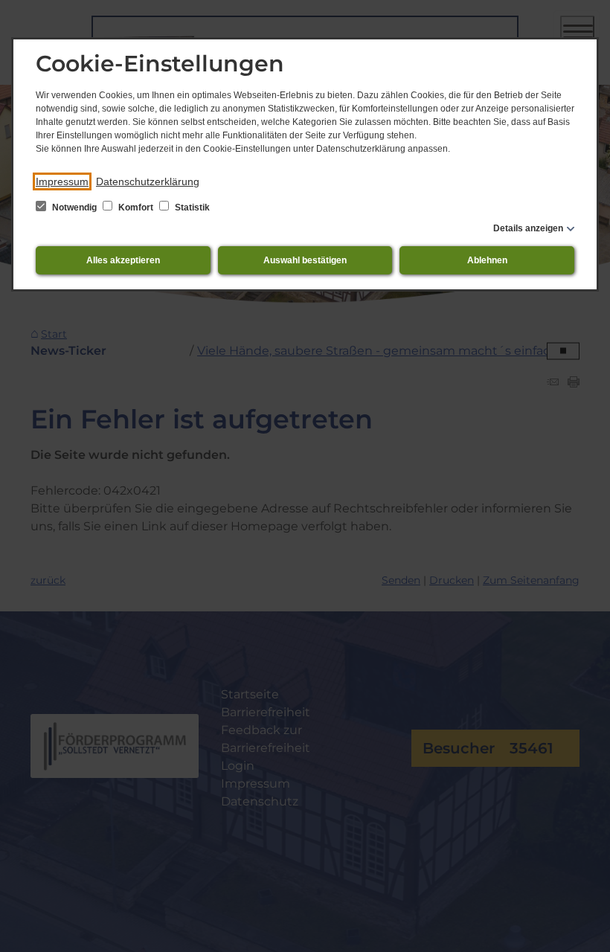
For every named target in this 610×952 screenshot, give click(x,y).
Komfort (135, 207)
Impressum (62, 181)
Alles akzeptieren (123, 260)
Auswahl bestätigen (305, 260)
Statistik (191, 207)
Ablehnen (487, 260)
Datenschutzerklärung (147, 181)
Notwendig (74, 207)
